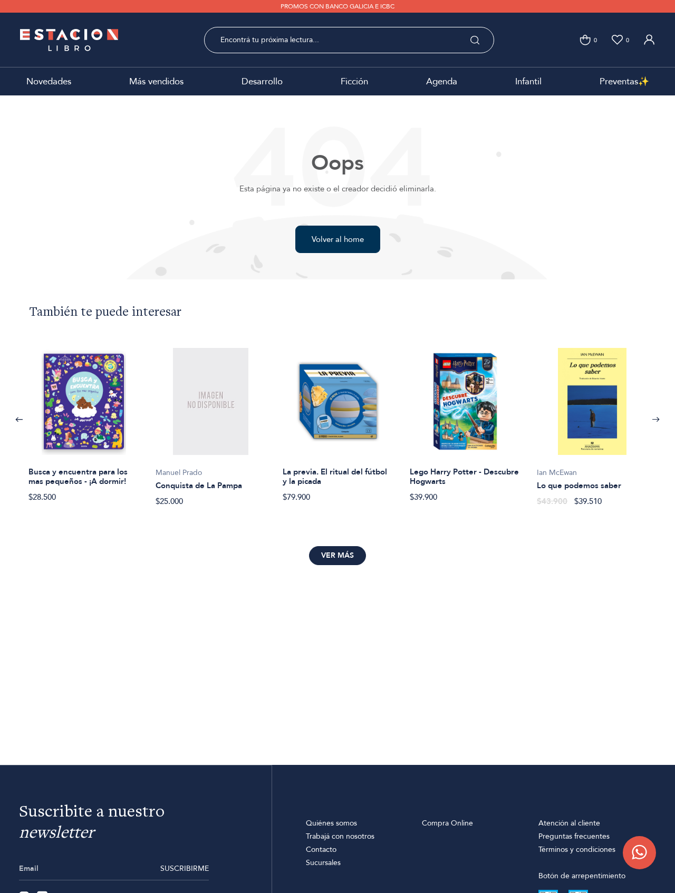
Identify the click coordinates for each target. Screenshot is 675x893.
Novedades (48, 81)
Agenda (441, 81)
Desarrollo (262, 81)
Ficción (354, 81)
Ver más (337, 555)
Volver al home (338, 239)
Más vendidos (156, 81)
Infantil (528, 81)
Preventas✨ (624, 81)
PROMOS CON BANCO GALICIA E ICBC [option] (337, 6)
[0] (585, 39)
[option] (83, 419)
